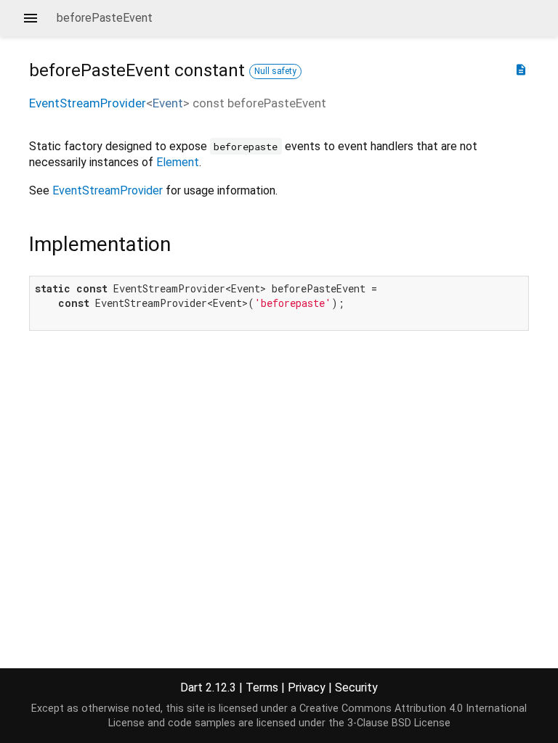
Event (168, 103)
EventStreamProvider (87, 103)
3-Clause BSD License (398, 723)
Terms (262, 687)
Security (356, 687)
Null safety (275, 71)
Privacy (307, 687)
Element (177, 162)
